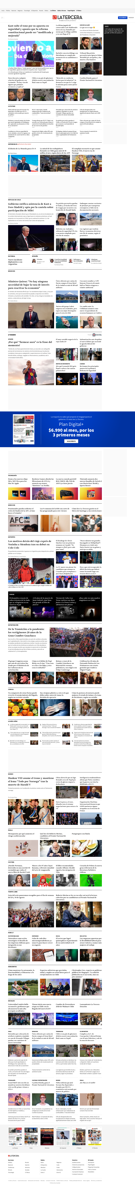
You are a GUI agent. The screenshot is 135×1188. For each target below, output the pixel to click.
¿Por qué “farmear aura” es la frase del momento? (30, 344)
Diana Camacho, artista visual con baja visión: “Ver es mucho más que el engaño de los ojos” (91, 1118)
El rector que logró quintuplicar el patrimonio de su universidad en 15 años (66, 942)
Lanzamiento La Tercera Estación (89, 1006)
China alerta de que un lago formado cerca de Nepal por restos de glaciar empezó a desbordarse (19, 734)
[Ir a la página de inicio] (67, 17)
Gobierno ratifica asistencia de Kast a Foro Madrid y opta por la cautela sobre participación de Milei (30, 207)
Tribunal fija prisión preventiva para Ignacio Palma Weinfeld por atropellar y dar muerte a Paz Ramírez (91, 56)
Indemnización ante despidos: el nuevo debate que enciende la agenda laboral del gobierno (91, 343)
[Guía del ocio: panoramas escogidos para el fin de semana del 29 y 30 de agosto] (31, 914)
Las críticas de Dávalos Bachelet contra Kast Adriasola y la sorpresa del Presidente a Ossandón (90, 32)
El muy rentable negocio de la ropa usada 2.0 (67, 340)
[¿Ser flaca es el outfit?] (91, 1099)
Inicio (3, 10)
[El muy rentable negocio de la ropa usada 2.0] (67, 354)
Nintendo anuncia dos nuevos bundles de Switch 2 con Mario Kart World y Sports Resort (91, 482)
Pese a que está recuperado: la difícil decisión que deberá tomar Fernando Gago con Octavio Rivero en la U (90, 570)
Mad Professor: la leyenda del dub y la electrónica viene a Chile (42, 1117)
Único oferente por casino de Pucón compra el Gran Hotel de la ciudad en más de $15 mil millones (90, 122)
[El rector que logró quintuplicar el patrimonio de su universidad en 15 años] (67, 955)
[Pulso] (31, 1146)
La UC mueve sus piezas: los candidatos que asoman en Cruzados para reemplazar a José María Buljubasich (66, 570)
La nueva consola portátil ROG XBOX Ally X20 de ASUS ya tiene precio (66, 481)
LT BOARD (12, 335)
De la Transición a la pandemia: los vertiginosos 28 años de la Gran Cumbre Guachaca (26, 632)
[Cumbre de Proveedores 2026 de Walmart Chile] (67, 1019)
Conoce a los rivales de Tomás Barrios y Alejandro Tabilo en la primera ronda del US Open (91, 1062)
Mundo (41, 10)
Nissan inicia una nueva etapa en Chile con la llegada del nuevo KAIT (41, 1007)
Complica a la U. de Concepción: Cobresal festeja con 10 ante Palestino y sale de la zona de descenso (91, 1037)
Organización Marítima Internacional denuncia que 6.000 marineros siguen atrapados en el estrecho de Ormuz (83, 735)
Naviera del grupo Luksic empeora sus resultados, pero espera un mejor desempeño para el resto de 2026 (66, 310)
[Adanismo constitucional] (88, 261)
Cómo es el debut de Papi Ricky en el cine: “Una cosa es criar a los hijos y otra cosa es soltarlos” (43, 664)
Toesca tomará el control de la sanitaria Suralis (88, 132)
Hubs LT (11, 933)
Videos (46, 10)
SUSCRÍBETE (71, 441)
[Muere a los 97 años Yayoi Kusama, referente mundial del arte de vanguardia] (43, 880)
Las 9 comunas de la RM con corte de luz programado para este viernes (54, 510)
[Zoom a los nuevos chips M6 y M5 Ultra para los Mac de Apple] (19, 493)
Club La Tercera (61, 10)
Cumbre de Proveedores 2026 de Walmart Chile (65, 1006)
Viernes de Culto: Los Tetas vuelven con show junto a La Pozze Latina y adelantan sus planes (66, 601)
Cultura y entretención (39, 1080)
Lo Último (53, 10)
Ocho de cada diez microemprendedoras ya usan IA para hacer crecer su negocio (42, 942)
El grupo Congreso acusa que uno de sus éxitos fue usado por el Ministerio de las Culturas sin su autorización (18, 665)
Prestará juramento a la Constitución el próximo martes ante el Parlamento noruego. (30, 789)
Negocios (20, 10)
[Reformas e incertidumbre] (71, 261)
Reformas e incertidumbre (78, 260)
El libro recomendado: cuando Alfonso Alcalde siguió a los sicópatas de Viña (65, 869)
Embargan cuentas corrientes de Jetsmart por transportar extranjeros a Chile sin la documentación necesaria (90, 207)
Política (8, 10)
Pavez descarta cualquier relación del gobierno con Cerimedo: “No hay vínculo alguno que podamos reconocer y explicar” (18, 82)
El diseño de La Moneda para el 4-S (22, 149)
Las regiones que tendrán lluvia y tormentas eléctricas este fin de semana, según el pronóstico (90, 232)
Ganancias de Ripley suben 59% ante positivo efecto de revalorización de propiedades (42, 133)
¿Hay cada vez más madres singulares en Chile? (89, 599)
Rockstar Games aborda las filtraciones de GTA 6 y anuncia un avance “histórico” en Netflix (43, 482)
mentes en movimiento (63, 364)
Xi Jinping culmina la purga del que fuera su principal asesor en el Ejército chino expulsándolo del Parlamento (67, 133)
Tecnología (27, 10)
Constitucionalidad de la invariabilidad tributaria (60, 261)
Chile (9, 1031)
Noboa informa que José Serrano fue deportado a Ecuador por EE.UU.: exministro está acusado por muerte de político (18, 112)
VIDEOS (11, 594)
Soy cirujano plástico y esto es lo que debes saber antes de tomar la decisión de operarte (54, 695)
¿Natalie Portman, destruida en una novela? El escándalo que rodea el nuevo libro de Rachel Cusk (19, 869)
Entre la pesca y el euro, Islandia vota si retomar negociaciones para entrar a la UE (67, 805)
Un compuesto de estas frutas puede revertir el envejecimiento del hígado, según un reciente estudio (23, 695)
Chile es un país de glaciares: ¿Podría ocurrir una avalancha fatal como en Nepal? (43, 80)
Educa (58, 936)
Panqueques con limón (81, 834)
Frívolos (39, 259)
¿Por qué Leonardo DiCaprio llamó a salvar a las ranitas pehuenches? (66, 369)
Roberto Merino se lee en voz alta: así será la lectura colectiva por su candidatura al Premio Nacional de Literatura (76, 898)
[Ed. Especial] (63, 1146)
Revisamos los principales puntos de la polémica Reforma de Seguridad (89, 369)
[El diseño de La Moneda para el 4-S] (23, 163)
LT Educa (78, 10)
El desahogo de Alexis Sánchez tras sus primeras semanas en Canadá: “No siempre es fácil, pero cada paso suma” (65, 545)
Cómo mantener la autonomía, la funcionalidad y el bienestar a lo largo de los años (21, 972)
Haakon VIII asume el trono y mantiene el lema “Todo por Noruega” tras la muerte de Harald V (51, 726)
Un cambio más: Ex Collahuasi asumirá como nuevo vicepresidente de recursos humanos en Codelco (91, 310)
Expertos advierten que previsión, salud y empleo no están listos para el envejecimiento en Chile (55, 972)
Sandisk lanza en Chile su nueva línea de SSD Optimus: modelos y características (19, 1110)
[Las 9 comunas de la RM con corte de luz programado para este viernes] (55, 523)
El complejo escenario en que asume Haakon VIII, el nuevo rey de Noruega (86, 151)
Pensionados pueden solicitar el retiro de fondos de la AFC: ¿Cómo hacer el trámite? (21, 511)
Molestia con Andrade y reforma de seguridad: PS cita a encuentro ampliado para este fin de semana (66, 232)
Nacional (13, 10)
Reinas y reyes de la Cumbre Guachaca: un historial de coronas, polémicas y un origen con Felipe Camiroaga (66, 665)
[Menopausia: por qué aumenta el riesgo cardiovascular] (23, 848)
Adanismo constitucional (95, 260)
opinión (10, 339)
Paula (81, 1080)
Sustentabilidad (13, 936)
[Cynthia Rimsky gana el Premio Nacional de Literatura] (91, 95)
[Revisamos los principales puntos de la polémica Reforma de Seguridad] (91, 379)
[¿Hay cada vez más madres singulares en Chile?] (90, 612)
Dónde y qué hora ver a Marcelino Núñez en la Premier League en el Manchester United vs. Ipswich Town (90, 1071)
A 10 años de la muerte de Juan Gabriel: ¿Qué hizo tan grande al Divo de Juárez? (43, 601)
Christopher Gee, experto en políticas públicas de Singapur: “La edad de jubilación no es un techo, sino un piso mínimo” (87, 973)
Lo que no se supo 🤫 (87, 27)
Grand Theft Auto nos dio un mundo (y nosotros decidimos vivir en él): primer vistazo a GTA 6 (19, 1086)
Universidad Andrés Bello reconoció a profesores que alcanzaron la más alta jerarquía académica (18, 1008)
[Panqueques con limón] (87, 848)
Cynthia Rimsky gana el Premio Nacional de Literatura (91, 79)
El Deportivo (34, 10)
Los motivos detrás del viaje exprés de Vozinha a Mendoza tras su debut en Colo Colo (29, 544)
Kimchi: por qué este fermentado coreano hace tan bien (89, 1110)
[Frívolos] (34, 261)
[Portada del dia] (23, 443)
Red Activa (83, 936)
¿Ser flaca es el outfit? (87, 1083)
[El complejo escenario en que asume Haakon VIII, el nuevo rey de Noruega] (87, 163)
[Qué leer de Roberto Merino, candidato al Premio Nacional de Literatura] (55, 848)
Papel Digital (71, 10)
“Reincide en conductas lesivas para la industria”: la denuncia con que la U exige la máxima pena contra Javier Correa (66, 82)
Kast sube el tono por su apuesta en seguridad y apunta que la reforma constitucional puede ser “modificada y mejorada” (30, 31)
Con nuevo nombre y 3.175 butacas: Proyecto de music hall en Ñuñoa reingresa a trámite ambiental (90, 284)
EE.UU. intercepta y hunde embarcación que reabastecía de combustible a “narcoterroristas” (41, 111)
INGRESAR (131, 17)
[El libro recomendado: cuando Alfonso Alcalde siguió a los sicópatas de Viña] (67, 880)
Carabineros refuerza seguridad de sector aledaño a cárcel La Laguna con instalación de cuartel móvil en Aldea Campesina (19, 134)
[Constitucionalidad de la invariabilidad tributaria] (52, 261)
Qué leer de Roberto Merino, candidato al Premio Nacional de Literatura (53, 836)
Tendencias (59, 1031)
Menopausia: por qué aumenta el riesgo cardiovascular (21, 835)
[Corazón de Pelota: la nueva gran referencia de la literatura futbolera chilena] (91, 880)
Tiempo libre (13, 892)
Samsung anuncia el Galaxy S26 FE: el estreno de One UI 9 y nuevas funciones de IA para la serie (19, 1118)
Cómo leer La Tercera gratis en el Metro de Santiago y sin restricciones (87, 510)
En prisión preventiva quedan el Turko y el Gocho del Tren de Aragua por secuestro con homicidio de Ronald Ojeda (66, 123)
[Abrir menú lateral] (2, 17)
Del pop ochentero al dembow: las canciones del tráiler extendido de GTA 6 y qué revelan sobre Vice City (66, 1062)
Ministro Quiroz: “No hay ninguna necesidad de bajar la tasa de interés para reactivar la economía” (28, 284)
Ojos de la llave (85, 25)
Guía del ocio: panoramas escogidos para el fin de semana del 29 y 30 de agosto (31, 896)
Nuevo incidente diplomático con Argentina (15, 262)
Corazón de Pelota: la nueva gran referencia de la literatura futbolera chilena (91, 869)
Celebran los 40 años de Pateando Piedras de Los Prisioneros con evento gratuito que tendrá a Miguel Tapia (89, 665)
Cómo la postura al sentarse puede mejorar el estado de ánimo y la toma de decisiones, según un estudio (86, 695)
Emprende (35, 936)
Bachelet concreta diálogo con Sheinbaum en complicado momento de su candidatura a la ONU (67, 56)
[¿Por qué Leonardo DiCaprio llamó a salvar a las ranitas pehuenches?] (67, 379)
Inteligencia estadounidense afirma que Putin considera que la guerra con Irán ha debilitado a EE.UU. (90, 781)
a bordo (82, 364)
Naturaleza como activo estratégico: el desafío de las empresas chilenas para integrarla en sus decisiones (19, 943)
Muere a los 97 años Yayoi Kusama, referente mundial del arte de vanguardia (43, 868)
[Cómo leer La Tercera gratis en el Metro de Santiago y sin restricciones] (87, 523)
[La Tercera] (15, 1146)
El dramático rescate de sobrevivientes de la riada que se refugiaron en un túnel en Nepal (19, 601)
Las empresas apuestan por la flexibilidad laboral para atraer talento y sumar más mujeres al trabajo (91, 942)
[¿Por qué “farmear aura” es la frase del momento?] (31, 372)
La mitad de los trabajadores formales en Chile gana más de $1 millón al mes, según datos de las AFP (55, 151)
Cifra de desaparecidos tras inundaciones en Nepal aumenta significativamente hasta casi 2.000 (90, 111)
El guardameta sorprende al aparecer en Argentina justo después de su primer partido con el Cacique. (31, 552)
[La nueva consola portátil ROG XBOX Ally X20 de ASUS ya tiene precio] (67, 493)
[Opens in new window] (47, 1146)
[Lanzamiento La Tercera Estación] (91, 1019)
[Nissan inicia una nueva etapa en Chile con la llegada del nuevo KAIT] (43, 1019)
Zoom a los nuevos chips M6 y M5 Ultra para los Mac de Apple (18, 481)
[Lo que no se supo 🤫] (91, 43)
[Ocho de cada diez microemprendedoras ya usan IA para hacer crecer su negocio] (43, 955)
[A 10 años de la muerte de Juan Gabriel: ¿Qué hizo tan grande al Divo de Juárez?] (43, 612)
